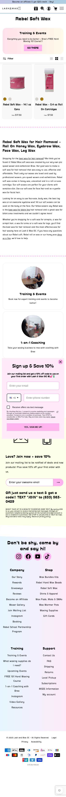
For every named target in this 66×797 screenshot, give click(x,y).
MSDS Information (49, 689)
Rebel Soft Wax (49, 588)
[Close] (60, 362)
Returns (49, 672)
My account (49, 694)
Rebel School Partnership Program (17, 629)
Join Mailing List (17, 610)
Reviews (17, 593)
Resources (17, 707)
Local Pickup (49, 677)
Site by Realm (33, 765)
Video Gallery (17, 702)
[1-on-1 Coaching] (33, 326)
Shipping (49, 666)
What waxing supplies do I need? (17, 663)
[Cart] (55, 8)
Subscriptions (49, 683)
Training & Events (17, 655)
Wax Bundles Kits (48, 577)
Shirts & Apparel (49, 593)
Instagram (17, 616)
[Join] (58, 482)
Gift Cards (48, 616)
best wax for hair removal (31, 158)
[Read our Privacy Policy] (57, 412)
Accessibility (36, 742)
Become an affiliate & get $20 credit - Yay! (33, 2)
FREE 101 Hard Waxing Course (17, 678)
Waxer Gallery (17, 604)
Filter (10, 58)
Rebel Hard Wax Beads (49, 582)
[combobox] (14, 397)
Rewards (17, 582)
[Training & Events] (33, 277)
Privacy (24, 742)
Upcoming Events (17, 671)
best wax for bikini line (19, 210)
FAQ (49, 661)
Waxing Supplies (49, 610)
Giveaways (17, 588)
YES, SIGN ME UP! (33, 427)
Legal (54, 738)
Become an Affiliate (17, 599)
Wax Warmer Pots (49, 604)
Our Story (17, 577)
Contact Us (49, 655)
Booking (17, 621)
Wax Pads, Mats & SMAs (49, 599)
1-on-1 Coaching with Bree (17, 688)
